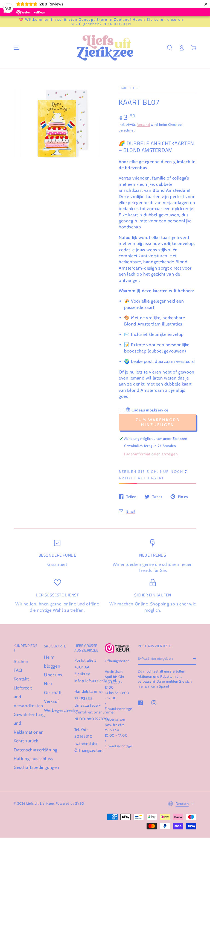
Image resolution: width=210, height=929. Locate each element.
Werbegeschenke (61, 710)
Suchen (21, 661)
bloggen (52, 666)
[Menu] (16, 48)
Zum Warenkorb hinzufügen (158, 422)
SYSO (79, 803)
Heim (49, 657)
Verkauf (51, 701)
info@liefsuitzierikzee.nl (95, 680)
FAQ (18, 670)
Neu (48, 683)
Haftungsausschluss (33, 758)
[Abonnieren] (194, 658)
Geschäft (53, 692)
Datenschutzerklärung (35, 749)
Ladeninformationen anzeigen (151, 454)
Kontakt (21, 679)
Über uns (53, 674)
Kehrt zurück (26, 740)
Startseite (128, 88)
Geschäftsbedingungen (36, 767)
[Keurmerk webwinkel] (117, 648)
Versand (143, 125)
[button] (170, 48)
